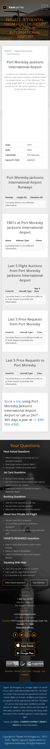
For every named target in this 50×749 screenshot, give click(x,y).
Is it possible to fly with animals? (21, 575)
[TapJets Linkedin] (33, 635)
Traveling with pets (14, 562)
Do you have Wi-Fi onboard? (18, 520)
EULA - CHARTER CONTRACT (26, 721)
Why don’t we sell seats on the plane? (23, 509)
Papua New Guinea (23, 51)
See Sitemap (39, 583)
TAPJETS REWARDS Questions (21, 538)
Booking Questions (14, 496)
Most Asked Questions (16, 451)
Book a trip (12, 401)
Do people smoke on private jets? (21, 467)
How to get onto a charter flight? (20, 464)
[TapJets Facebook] (15, 635)
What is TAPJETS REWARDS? (18, 551)
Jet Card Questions (14, 472)
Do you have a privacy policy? (19, 506)
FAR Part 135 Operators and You (20, 502)
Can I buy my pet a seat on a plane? (22, 568)
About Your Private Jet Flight (20, 514)
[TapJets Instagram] (27, 635)
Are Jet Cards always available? (20, 478)
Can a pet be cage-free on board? (21, 572)
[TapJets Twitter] (21, 635)
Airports (8, 51)
